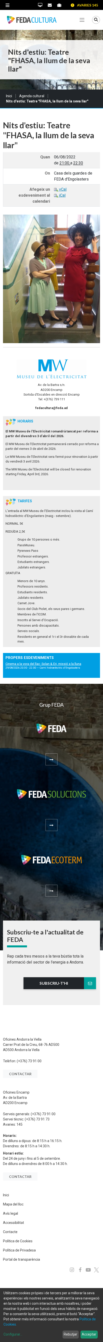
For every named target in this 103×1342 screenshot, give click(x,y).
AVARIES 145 (87, 5)
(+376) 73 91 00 (29, 1061)
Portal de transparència (21, 1259)
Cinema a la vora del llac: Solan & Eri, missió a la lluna (43, 664)
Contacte (10, 1232)
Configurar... (13, 1334)
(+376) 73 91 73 (37, 1119)
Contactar (20, 1074)
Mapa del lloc (13, 1204)
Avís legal (10, 1213)
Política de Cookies (17, 1241)
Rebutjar (70, 1334)
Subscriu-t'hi (54, 983)
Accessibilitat (13, 1223)
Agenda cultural (31, 96)
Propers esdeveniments (30, 658)
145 (19, 1124)
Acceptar (89, 1334)
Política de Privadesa (19, 1250)
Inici (9, 96)
